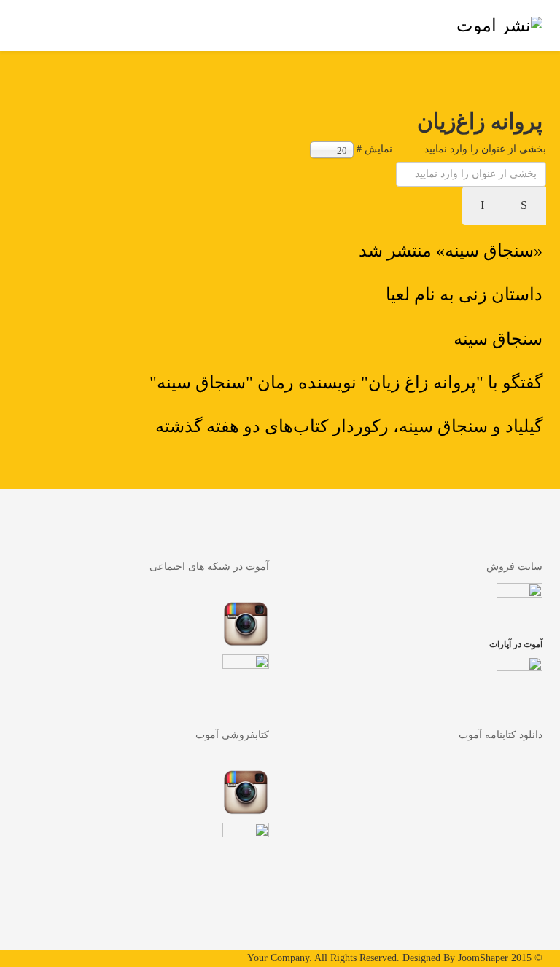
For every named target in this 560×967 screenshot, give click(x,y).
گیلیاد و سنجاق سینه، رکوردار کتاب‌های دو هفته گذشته (348, 426)
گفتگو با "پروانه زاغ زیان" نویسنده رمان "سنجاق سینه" (345, 382)
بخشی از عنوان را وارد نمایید (483, 149)
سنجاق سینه (498, 338)
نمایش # (374, 149)
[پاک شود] (483, 206)
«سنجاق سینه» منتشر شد (450, 250)
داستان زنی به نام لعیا (464, 294)
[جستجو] (525, 206)
